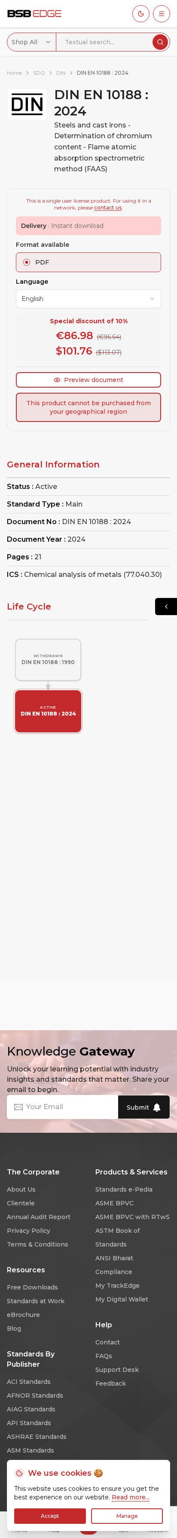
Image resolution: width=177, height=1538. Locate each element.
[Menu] (161, 13)
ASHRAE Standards (37, 1437)
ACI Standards (29, 1382)
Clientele (21, 1203)
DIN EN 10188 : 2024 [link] (102, 73)
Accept (50, 1516)
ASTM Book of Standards (117, 1237)
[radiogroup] (88, 262)
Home (14, 73)
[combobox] (31, 42)
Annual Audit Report (38, 1217)
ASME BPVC (114, 1203)
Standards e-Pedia (124, 1189)
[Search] (160, 42)
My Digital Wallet (121, 1299)
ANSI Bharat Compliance (114, 1265)
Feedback (110, 1383)
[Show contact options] (166, 606)
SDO (39, 73)
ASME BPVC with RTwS (132, 1217)
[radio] (26, 262)
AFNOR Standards (35, 1395)
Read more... (131, 1497)
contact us (108, 207)
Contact (107, 1342)
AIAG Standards (31, 1409)
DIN (61, 73)
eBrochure (23, 1315)
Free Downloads (32, 1287)
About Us (21, 1189)
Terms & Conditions (37, 1244)
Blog (14, 1328)
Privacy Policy (28, 1231)
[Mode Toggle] (141, 13)
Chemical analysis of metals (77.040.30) (93, 574)
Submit (138, 1107)
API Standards (29, 1423)
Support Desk (117, 1370)
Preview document (93, 380)
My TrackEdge (117, 1285)
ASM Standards (30, 1450)
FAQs (103, 1356)
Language (32, 281)
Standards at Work (35, 1301)
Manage (127, 1516)
